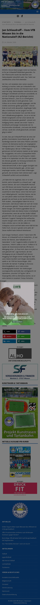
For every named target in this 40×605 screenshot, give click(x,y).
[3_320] (17, 324)
